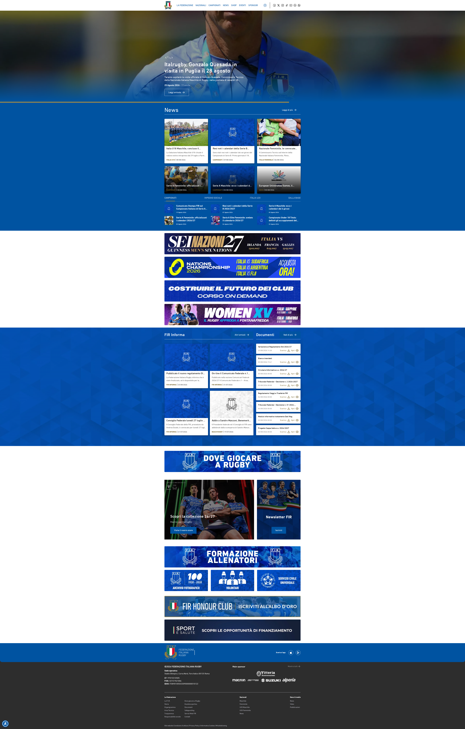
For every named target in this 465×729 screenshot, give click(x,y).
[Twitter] (278, 5)
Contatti (187, 717)
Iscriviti (278, 530)
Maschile (243, 701)
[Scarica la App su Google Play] (298, 652)
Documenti (188, 707)
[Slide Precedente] (165, 57)
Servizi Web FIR (190, 713)
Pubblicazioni (295, 707)
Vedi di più (288, 334)
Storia (166, 704)
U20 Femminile (245, 710)
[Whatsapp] (299, 5)
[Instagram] (282, 5)
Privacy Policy (194, 726)
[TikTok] (286, 5)
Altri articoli (240, 334)
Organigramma (169, 707)
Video (292, 704)
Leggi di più (287, 110)
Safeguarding (189, 710)
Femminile (243, 704)
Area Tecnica (169, 710)
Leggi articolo (174, 92)
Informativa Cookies (207, 726)
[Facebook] (274, 5)
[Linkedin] (295, 5)
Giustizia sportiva (191, 704)
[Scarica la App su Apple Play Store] (290, 652)
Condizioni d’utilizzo (181, 726)
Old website (168, 726)
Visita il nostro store (183, 530)
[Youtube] (290, 5)
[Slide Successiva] (172, 57)
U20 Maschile (245, 707)
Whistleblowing (221, 726)
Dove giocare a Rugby (192, 701)
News (242, 713)
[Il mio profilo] (265, 5)
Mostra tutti (293, 666)
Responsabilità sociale (172, 717)
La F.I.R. (167, 701)
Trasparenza (169, 713)
